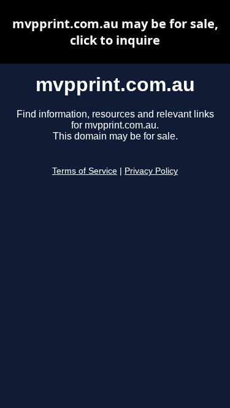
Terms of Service (84, 171)
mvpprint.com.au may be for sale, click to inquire (115, 31)
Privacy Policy (151, 171)
